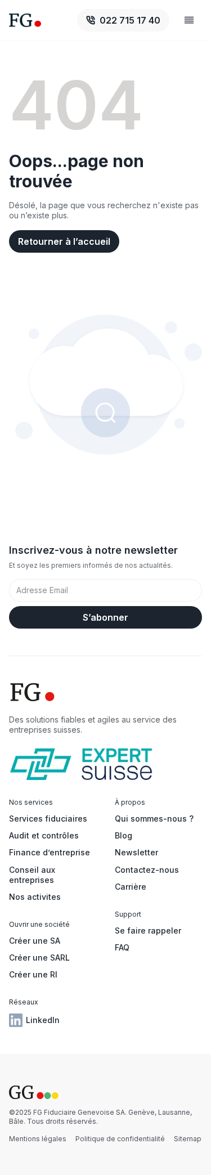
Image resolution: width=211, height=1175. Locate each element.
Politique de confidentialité (120, 1138)
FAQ (122, 947)
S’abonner (105, 617)
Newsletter (136, 852)
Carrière (130, 886)
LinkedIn (43, 1020)
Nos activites (35, 897)
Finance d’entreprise (49, 852)
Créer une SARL (39, 957)
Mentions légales (37, 1138)
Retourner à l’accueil (64, 241)
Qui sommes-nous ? (154, 818)
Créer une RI (33, 974)
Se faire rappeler (148, 930)
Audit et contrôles (44, 835)
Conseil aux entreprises (32, 875)
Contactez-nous (147, 869)
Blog (123, 835)
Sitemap (187, 1138)
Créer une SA (34, 940)
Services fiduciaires (48, 818)
